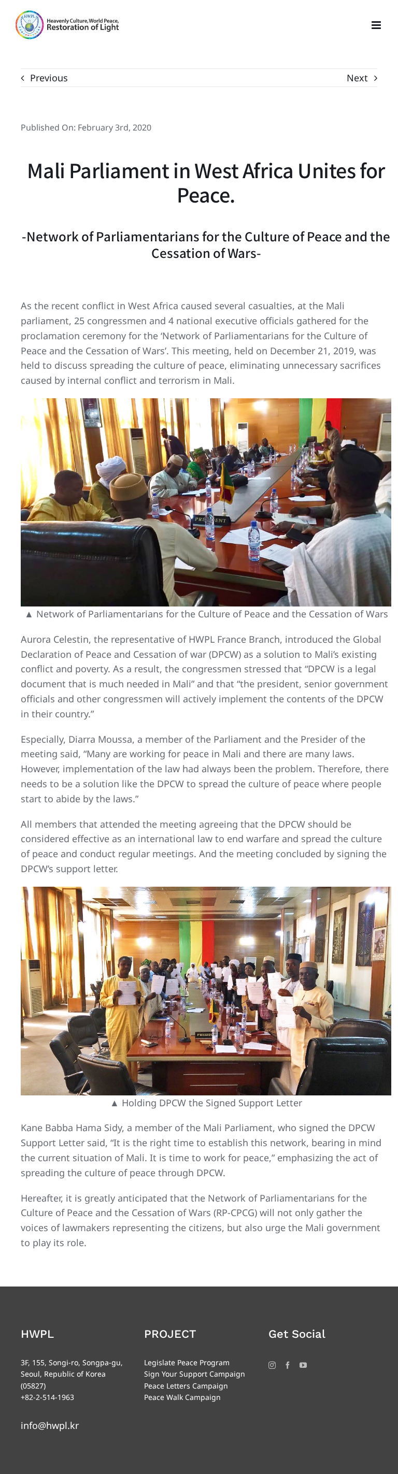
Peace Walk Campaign (182, 1397)
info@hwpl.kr (50, 1425)
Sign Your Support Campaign (194, 1374)
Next (357, 77)
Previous (49, 77)
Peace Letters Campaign (186, 1386)
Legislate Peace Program (187, 1362)
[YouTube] (303, 1365)
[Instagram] (272, 1365)
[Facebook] (287, 1365)
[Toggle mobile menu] (377, 25)
